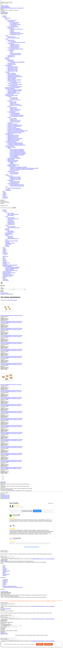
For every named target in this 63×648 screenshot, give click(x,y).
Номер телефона (3, 557)
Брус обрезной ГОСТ (14, 22)
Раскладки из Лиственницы (16, 86)
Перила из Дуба (13, 108)
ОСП (6, 239)
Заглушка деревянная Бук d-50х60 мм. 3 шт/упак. (10, 398)
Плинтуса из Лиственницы (16, 84)
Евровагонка (10, 59)
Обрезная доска (11, 43)
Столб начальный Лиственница (17, 115)
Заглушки (7, 246)
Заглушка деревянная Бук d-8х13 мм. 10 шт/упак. (10, 405)
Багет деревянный (12, 73)
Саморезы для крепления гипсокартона (18, 167)
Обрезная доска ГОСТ (15, 44)
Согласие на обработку (50, 558)
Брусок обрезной (11, 226)
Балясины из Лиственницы (16, 105)
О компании (5, 579)
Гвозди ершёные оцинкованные (17, 150)
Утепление (7, 189)
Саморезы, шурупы (12, 165)
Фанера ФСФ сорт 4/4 (15, 182)
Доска (6, 38)
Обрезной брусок (11, 36)
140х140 (12, 31)
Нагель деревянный (14, 172)
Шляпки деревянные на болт (14, 93)
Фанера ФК (10, 175)
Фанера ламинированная (13, 183)
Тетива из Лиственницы (15, 120)
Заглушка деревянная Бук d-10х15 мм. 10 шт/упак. (11, 322)
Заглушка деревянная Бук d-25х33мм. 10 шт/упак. (10, 357)
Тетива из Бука (13, 118)
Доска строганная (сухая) (13, 47)
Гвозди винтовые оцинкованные (17, 149)
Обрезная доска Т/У (14, 45)
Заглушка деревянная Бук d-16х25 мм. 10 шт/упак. (11, 343)
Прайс (4, 195)
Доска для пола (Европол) (15, 54)
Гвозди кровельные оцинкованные (17, 151)
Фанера (7, 174)
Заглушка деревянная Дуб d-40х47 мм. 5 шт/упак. (10, 461)
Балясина (10, 100)
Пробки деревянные (12, 91)
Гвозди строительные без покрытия (17, 152)
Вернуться (3, 631)
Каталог (4, 16)
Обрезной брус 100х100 (15, 24)
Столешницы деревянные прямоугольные (16, 144)
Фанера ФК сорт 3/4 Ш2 (15, 178)
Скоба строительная (14, 157)
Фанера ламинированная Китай (17, 184)
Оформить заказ (3, 633)
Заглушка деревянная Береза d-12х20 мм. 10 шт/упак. (11, 315)
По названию (14, 300)
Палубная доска (11, 56)
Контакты (5, 197)
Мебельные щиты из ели (13, 137)
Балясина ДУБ (13, 103)
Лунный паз (10, 219)
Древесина (2, 623)
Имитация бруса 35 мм (12, 70)
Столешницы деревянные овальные (15, 143)
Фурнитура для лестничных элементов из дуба (18, 130)
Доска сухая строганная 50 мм (16, 48)
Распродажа (7, 17)
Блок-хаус (7, 57)
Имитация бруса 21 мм (12, 68)
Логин (1, 603)
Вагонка (7, 58)
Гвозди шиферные (14, 156)
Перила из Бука (13, 107)
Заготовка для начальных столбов (15, 125)
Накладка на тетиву (12, 127)
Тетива (9, 117)
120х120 (12, 30)
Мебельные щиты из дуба (13, 136)
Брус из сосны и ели (12, 20)
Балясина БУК (13, 101)
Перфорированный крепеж (13, 164)
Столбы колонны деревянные (14, 128)
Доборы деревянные (12, 77)
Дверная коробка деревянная (14, 75)
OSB (6, 186)
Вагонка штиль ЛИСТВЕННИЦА (17, 62)
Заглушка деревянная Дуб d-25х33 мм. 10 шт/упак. (11, 447)
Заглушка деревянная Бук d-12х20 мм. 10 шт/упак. (11, 329)
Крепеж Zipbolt (11, 159)
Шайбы (11, 162)
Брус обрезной (11, 21)
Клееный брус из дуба (15, 34)
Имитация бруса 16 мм (12, 66)
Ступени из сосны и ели (15, 99)
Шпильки (12, 163)
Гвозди (9, 148)
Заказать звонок (4, 13)
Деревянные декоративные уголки (15, 76)
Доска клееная (11, 40)
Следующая (2, 481)
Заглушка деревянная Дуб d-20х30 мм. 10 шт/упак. (11, 440)
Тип (1, 624)
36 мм (11, 52)
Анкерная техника (12, 147)
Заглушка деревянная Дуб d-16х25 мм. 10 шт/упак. (11, 433)
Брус (6, 19)
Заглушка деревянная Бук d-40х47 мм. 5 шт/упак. (10, 391)
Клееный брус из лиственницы (16, 33)
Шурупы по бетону (14, 170)
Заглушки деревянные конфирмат (15, 89)
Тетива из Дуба (13, 119)
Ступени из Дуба (14, 98)
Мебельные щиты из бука (13, 135)
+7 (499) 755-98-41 (4, 5)
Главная (4, 15)
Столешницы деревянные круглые (15, 142)
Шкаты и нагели (11, 171)
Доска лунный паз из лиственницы (17, 42)
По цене (9, 300)
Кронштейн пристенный (13, 160)
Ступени (10, 96)
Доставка (5, 194)
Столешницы (8, 244)
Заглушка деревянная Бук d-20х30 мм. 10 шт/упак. (11, 350)
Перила (9, 106)
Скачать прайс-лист (4, 292)
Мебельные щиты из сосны (13, 139)
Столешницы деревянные (10, 141)
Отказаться (48, 644)
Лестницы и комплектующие (11, 95)
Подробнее (33, 644)
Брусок (6, 35)
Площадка (10, 122)
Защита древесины (9, 94)
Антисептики (8, 190)
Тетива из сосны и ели (15, 121)
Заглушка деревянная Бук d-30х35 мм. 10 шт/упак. (11, 364)
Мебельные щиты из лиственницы (15, 138)
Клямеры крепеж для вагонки (14, 158)
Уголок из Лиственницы (15, 82)
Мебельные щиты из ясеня (13, 140)
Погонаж (7, 72)
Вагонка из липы (11, 63)
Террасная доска (11, 55)
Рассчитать (3, 628)
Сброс (2, 290)
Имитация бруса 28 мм (12, 69)
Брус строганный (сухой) (13, 26)
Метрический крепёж (12, 161)
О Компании (5, 196)
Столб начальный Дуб (15, 114)
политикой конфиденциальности (37, 558)
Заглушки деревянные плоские (14, 90)
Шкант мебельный (14, 173)
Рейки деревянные (12, 78)
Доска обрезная (11, 217)
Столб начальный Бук (15, 112)
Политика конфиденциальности (9, 586)
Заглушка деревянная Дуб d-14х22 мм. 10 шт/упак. (11, 426)
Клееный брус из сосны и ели (16, 29)
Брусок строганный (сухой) (13, 37)
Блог (4, 191)
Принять (39, 644)
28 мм (11, 51)
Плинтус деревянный (12, 83)
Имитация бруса (8, 65)
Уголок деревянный (12, 80)
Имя (1, 556)
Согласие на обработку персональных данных (12, 587)
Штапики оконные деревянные (14, 79)
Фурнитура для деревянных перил (15, 129)
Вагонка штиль (11, 61)
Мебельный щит (6, 574)
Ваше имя (2, 638)
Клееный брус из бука (15, 32)
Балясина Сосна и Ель (15, 104)
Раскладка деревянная (12, 85)
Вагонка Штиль (11, 231)
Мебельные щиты (9, 133)
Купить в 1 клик (4, 320)
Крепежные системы (9, 146)
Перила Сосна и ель (14, 110)
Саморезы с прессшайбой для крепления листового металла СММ (24, 168)
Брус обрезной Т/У (14, 23)
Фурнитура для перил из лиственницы (16, 131)
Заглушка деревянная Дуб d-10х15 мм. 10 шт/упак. (11, 412)
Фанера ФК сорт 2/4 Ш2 (15, 176)
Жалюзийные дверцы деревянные (12, 87)
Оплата (4, 193)
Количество (2, 627)
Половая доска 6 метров (15, 53)
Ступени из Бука (13, 97)
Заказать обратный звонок (6, 592)
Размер (1, 625)
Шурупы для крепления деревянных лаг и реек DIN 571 (22, 169)
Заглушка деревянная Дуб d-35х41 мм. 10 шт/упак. (11, 454)
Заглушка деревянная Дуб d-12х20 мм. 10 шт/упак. (11, 419)
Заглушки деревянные (10, 88)
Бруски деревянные (12, 74)
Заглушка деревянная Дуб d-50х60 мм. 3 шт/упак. (10, 468)
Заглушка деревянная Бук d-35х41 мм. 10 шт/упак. (11, 384)
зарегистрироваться (6, 608)
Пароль (2, 604)
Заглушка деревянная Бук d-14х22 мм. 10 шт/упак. (11, 336)
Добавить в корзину (4, 318)
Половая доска (11, 49)
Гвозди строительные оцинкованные (18, 153)
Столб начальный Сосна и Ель (16, 116)
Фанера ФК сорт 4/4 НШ (15, 179)
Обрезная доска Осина (15, 46)
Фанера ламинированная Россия (17, 185)
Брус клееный (11, 215)
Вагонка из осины (12, 64)
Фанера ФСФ (11, 180)
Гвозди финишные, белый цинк (17, 154)
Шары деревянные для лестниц (14, 132)
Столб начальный (11, 111)
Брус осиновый (13, 25)
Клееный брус (11, 27)
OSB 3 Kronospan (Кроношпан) (14, 188)
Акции (4, 192)
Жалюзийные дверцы (9, 243)
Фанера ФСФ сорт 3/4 (15, 181)
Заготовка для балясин (12, 123)
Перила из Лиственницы (15, 109)
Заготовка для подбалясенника (14, 126)
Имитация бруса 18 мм (12, 67)
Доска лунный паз (12, 41)
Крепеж (7, 245)
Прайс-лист (5, 581)
